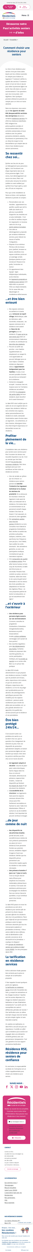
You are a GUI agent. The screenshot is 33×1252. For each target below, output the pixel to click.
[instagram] (16, 1086)
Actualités (13, 39)
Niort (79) (8, 1223)
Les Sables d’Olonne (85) (12, 1221)
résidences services (18, 118)
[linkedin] (26, 1086)
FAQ (6, 1200)
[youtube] (21, 1086)
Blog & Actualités (10, 1188)
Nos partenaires (10, 1197)
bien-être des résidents (17, 344)
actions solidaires (20, 636)
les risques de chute (15, 786)
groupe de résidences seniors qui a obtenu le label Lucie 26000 (15, 947)
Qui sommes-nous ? (11, 1183)
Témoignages (9, 1185)
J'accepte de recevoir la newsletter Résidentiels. (16, 1129)
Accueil (6, 39)
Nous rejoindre (9, 1202)
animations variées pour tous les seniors (16, 521)
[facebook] (6, 1086)
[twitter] (11, 1086)
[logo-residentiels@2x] (8, 13)
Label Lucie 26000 (11, 1190)
